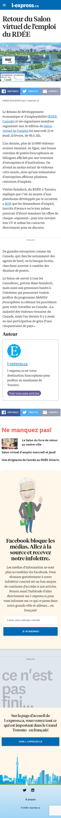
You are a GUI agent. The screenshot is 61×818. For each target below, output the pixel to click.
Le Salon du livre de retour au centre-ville (40, 442)
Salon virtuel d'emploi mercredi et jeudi (29, 452)
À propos (30, 799)
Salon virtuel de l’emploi (27, 128)
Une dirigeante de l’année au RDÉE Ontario (30, 460)
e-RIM (7, 203)
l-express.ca (17, 363)
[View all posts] (24, 393)
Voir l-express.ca (30, 741)
